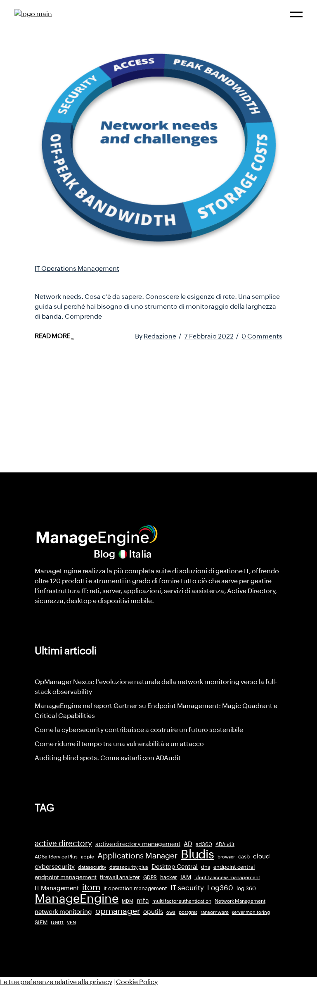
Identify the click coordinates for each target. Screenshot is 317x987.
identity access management (227, 877)
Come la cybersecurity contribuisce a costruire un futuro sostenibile (139, 730)
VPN (71, 922)
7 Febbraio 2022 (209, 336)
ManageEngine (76, 899)
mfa (143, 900)
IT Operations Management (77, 268)
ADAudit (224, 844)
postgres (188, 912)
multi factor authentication (181, 901)
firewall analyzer (120, 877)
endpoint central (234, 867)
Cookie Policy (137, 982)
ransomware (215, 912)
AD (188, 844)
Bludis (197, 854)
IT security (187, 888)
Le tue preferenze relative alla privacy (56, 982)
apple (87, 857)
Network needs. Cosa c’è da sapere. (119, 280)
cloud (261, 856)
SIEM (41, 922)
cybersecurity (55, 866)
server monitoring (251, 912)
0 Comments (261, 336)
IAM (185, 877)
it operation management (135, 888)
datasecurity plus (128, 867)
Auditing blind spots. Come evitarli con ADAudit (108, 758)
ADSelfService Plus (56, 857)
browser (226, 856)
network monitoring (63, 911)
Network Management (240, 901)
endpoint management (66, 877)
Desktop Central (174, 866)
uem (57, 921)
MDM (127, 901)
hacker (168, 877)
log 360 (246, 888)
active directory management (137, 844)
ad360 (204, 844)
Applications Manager (137, 855)
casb (244, 856)
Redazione (160, 336)
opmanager (117, 910)
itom (91, 887)
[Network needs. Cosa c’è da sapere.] (158, 150)
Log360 (220, 888)
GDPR (150, 877)
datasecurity (92, 867)
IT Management (57, 888)
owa (170, 912)
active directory (63, 843)
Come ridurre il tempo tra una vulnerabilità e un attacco (119, 744)
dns (205, 867)
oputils (153, 911)
